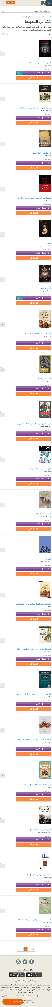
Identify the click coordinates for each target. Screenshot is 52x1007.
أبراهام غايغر (47, 742)
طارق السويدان (46, 471)
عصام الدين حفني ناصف (44, 832)
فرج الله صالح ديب (46, 516)
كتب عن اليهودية (27, 16)
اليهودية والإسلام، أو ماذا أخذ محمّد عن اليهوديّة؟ (33, 739)
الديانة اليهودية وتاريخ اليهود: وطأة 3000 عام (34, 649)
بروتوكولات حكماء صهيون (41, 153)
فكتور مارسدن (47, 155)
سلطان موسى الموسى (44, 246)
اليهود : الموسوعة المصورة (40, 468)
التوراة (48, 559)
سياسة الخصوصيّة (32, 1003)
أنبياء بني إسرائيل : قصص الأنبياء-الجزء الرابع (34, 694)
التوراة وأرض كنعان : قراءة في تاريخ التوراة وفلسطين (33, 919)
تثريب (48, 243)
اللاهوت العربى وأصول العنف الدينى (37, 333)
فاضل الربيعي (47, 606)
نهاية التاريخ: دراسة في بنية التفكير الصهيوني (34, 423)
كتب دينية (40, 16)
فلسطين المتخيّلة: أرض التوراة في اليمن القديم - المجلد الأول (33, 604)
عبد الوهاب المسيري (45, 110)
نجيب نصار (48, 65)
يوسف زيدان (47, 336)
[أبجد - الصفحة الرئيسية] (37, 3)
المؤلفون (4, 996)
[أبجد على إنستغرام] (18, 961)
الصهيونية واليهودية (44, 378)
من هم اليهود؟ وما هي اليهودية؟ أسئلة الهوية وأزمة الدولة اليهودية (33, 108)
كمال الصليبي (47, 877)
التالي (20, 949)
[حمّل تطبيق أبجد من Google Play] (17, 974)
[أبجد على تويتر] (24, 961)
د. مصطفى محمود (46, 561)
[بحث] (3, 11)
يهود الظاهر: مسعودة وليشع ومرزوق (37, 784)
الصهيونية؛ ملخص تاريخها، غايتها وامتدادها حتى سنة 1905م (33, 62)
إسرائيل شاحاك (46, 651)
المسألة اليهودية (45, 288)
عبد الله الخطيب (46, 922)
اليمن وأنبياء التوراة (43, 514)
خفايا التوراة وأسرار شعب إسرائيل (38, 874)
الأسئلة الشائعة (27, 996)
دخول (2, 2)
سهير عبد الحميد (46, 787)
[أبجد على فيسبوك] (31, 961)
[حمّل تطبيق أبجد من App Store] (34, 974)
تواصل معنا (37, 996)
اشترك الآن (33, 77)
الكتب (48, 16)
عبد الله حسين (47, 291)
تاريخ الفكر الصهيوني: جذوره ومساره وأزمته (34, 198)
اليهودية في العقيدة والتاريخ (40, 829)
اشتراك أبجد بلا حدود (15, 996)
